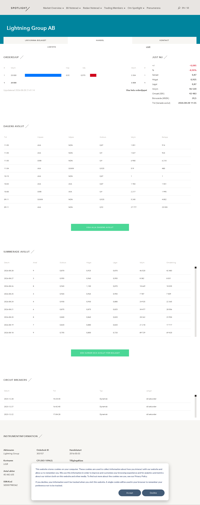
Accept (129, 493)
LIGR (148, 47)
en (183, 8)
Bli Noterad (72, 8)
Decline (153, 493)
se (188, 8)
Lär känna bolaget (35, 40)
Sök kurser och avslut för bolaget (100, 353)
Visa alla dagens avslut (99, 227)
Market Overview (52, 8)
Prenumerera (153, 8)
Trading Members (113, 8)
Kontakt (164, 40)
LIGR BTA (51, 47)
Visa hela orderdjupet (136, 90)
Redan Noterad (91, 8)
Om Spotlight (135, 8)
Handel (100, 40)
